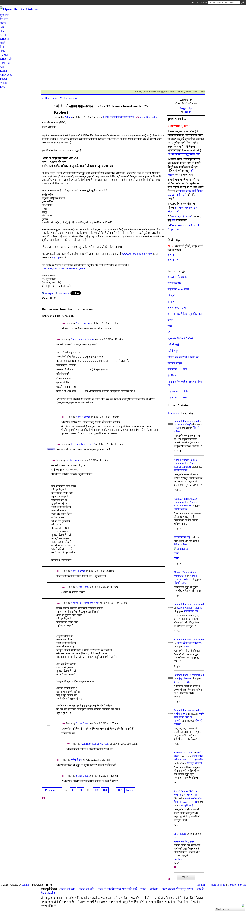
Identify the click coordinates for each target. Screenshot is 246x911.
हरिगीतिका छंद (174, 283)
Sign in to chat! (222, 909)
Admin (68, 117)
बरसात (171, 301)
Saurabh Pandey (182, 421)
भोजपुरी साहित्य (194, 763)
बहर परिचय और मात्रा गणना (177, 889)
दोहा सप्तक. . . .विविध (178, 391)
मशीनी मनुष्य (173, 350)
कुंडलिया (172, 375)
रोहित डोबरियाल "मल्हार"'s (189, 643)
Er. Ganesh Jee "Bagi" (83, 444)
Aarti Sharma (83, 323)
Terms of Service (237, 884)
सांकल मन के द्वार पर (177, 276)
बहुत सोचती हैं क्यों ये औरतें (180, 338)
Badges (201, 884)
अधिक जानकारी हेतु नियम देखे (184, 154)
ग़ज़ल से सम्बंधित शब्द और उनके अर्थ (117, 889)
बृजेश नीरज (76, 759)
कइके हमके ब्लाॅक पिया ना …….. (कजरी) (189, 717)
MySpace (50, 293)
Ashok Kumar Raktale (83, 339)
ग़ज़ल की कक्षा (67, 889)
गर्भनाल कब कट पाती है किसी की (183, 357)
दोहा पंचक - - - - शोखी (178, 289)
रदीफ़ (143, 889)
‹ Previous (49, 790)
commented (180, 463)
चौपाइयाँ (171, 295)
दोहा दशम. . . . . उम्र (177, 369)
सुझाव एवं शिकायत (181, 216)
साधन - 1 (173, 255)
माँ (169, 332)
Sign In (203, 2)
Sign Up (194, 2)
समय (170, 326)
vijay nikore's (184, 678)
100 (80, 790)
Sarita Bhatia (72, 460)
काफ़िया (154, 889)
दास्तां (170, 320)
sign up (56, 257)
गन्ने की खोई (173, 344)
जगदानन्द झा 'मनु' (182, 537)
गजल (176, 427)
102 (97, 790)
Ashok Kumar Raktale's (189, 607)
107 (120, 790)
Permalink (63, 323)
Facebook (64, 293)
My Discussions (68, 98)
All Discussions (49, 98)
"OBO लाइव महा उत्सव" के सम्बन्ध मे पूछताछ (63, 268)
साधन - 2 (173, 260)
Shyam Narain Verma (185, 572)
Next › (129, 790)
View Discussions (149, 117)
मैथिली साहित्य (181, 544)
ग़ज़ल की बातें (86, 889)
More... (186, 877)
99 (73, 790)
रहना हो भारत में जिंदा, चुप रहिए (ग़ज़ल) (186, 313)
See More (179, 859)
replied (195, 421)
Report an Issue (217, 884)
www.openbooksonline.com (137, 253)
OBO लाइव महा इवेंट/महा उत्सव (118, 117)
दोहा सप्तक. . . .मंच (177, 307)
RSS (43, 798)
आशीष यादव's (180, 713)
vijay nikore (180, 833)
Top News (173, 413)
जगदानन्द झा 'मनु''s (183, 424)
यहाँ (173, 220)
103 (105, 790)
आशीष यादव (179, 752)
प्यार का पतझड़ (175, 363)
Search (242, 2)
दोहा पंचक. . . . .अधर (178, 397)
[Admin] (46, 112)
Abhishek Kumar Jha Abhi (85, 602)
